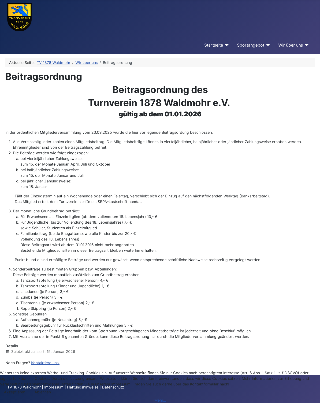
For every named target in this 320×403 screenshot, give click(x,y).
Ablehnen (42, 392)
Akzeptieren (14, 392)
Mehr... (160, 400)
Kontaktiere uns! (45, 362)
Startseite (213, 45)
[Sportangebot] (267, 45)
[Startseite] (226, 45)
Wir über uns (290, 45)
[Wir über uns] (306, 45)
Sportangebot (250, 45)
